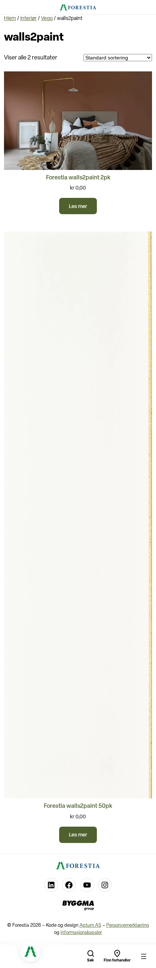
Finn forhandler (117, 961)
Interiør (28, 18)
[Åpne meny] (143, 956)
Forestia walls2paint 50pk (78, 806)
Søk (90, 961)
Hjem (10, 18)
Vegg (47, 18)
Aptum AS (90, 925)
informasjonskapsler (81, 932)
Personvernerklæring (127, 925)
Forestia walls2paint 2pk (78, 178)
